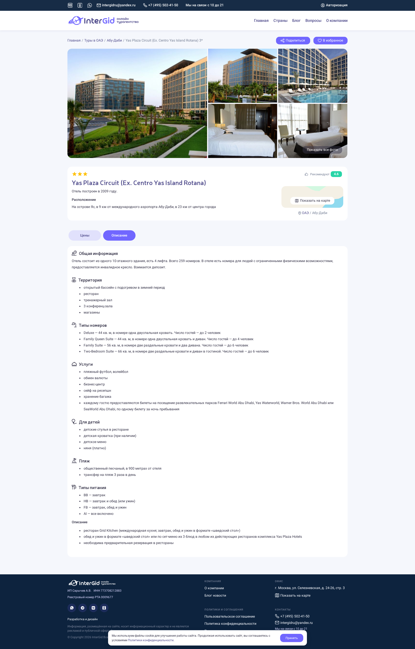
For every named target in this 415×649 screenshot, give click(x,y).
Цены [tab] (84, 235)
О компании (337, 20)
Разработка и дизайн (82, 619)
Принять (292, 638)
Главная (261, 20)
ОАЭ (305, 213)
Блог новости (215, 595)
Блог (296, 20)
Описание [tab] (119, 235)
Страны (280, 20)
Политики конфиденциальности (151, 640)
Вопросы (313, 20)
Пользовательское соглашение (229, 616)
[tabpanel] (207, 401)
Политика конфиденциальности (230, 624)
